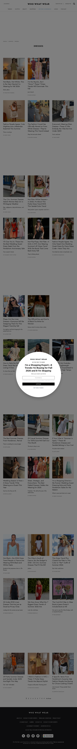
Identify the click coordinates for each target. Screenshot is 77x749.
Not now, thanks (38, 387)
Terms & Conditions (41, 380)
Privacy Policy (48, 380)
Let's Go (38, 384)
